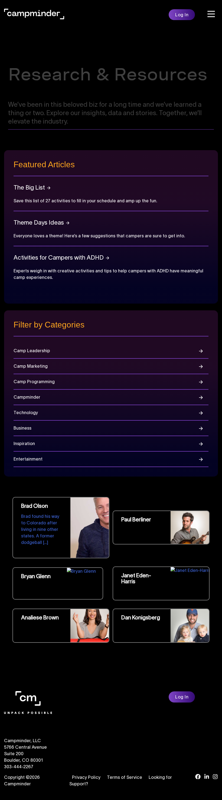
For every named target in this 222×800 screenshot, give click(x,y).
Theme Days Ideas (39, 222)
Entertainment (28, 459)
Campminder (27, 397)
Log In (181, 14)
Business (22, 428)
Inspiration (24, 443)
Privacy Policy (86, 777)
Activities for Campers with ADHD (59, 257)
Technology (26, 412)
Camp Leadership (32, 350)
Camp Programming (34, 381)
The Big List (29, 187)
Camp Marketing (31, 366)
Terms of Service (124, 777)
